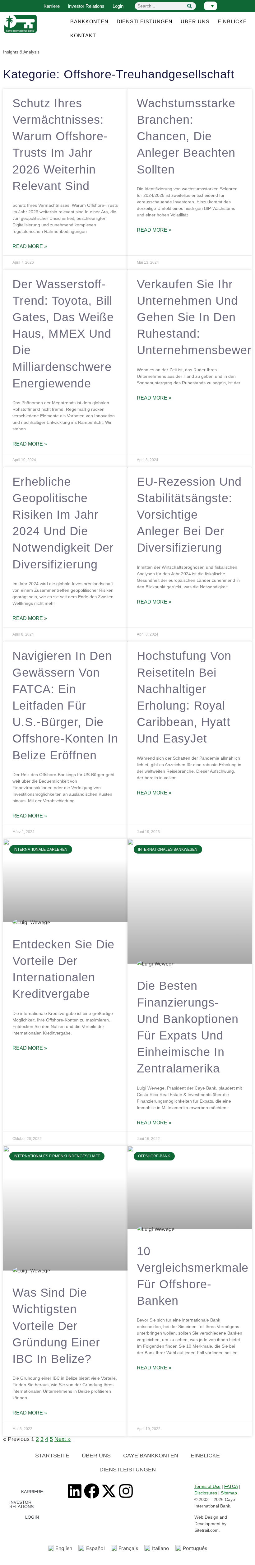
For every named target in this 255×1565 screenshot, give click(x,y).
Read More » (29, 246)
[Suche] (189, 6)
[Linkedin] (74, 1491)
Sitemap (229, 1492)
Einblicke (232, 21)
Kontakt (83, 35)
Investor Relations (86, 6)
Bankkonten (89, 21)
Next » (62, 1439)
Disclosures (205, 1492)
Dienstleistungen (145, 21)
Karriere (52, 6)
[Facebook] (92, 1491)
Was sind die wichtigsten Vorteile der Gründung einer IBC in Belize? (56, 1325)
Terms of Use (207, 1486)
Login (118, 6)
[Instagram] (126, 1491)
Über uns (195, 21)
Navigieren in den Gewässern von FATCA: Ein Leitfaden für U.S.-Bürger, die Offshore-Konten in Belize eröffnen (65, 705)
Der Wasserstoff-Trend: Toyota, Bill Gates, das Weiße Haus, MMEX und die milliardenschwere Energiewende (63, 334)
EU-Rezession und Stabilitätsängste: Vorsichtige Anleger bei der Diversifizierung (189, 514)
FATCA (231, 1486)
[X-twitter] (109, 1491)
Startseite (52, 1455)
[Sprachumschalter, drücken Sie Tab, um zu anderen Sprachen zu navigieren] (210, 6)
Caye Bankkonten (150, 1455)
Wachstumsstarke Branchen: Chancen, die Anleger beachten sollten (186, 136)
